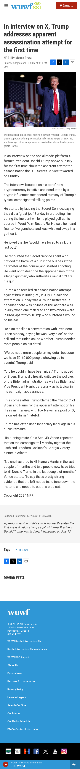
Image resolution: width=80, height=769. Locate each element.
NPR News (22, 549)
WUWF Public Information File (24, 641)
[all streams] (75, 764)
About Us (12, 665)
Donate (68, 5)
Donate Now (14, 673)
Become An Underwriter (21, 681)
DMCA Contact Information (23, 729)
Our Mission (14, 713)
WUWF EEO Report (18, 657)
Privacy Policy (15, 689)
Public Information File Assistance (27, 649)
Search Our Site (16, 705)
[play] (5, 764)
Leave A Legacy (16, 697)
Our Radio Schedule (19, 721)
